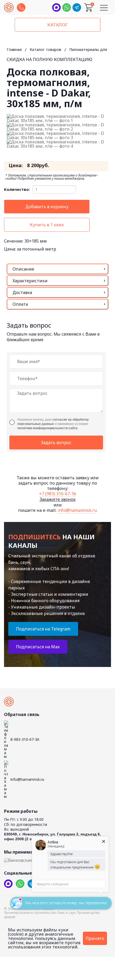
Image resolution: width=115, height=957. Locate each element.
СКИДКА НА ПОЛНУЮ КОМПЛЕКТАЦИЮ (49, 59)
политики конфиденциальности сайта (47, 428)
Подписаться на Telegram (43, 629)
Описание (23, 269)
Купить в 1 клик (47, 225)
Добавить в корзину (46, 207)
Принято (95, 938)
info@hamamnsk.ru (77, 510)
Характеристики (30, 281)
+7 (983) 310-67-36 (57, 494)
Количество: (17, 189)
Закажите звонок (58, 499)
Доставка (22, 292)
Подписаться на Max (38, 647)
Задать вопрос (56, 442)
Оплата (20, 304)
